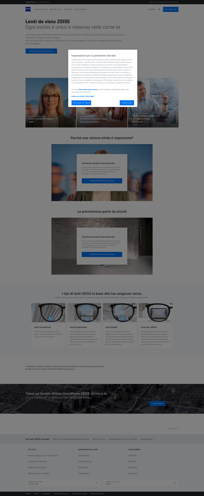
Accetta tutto (127, 103)
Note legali (90, 96)
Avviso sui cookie (78, 96)
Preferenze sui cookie (81, 103)
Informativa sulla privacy (88, 89)
